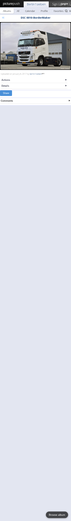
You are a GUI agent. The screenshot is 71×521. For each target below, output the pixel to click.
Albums (7, 11)
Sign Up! (57, 4)
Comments (7, 100)
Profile (44, 11)
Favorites (58, 11)
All (18, 11)
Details (5, 85)
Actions (5, 80)
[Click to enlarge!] (35, 46)
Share (6, 93)
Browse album (57, 514)
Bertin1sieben (36, 4)
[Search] (66, 11)
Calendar (30, 11)
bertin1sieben (36, 73)
